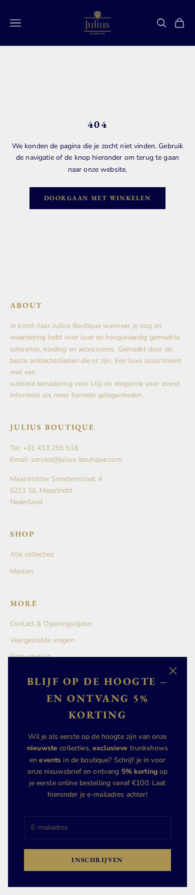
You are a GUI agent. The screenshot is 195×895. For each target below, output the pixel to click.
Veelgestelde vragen (42, 640)
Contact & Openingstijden (51, 623)
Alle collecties (32, 554)
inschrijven (98, 860)
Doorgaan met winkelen (97, 198)
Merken (22, 571)
